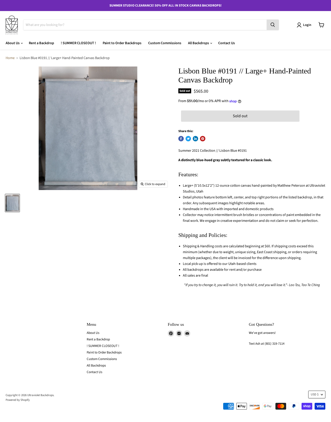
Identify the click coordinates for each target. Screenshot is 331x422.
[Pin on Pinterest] (202, 138)
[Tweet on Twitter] (188, 138)
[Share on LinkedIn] (195, 138)
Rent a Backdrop (41, 43)
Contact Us (226, 43)
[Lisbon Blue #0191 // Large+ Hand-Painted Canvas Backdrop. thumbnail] (12, 203)
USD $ (315, 394)
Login (307, 25)
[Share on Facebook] (181, 138)
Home (10, 58)
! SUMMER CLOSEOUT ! (78, 43)
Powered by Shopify (18, 400)
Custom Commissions (164, 43)
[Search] (273, 25)
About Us (13, 43)
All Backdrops (199, 43)
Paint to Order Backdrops (122, 43)
